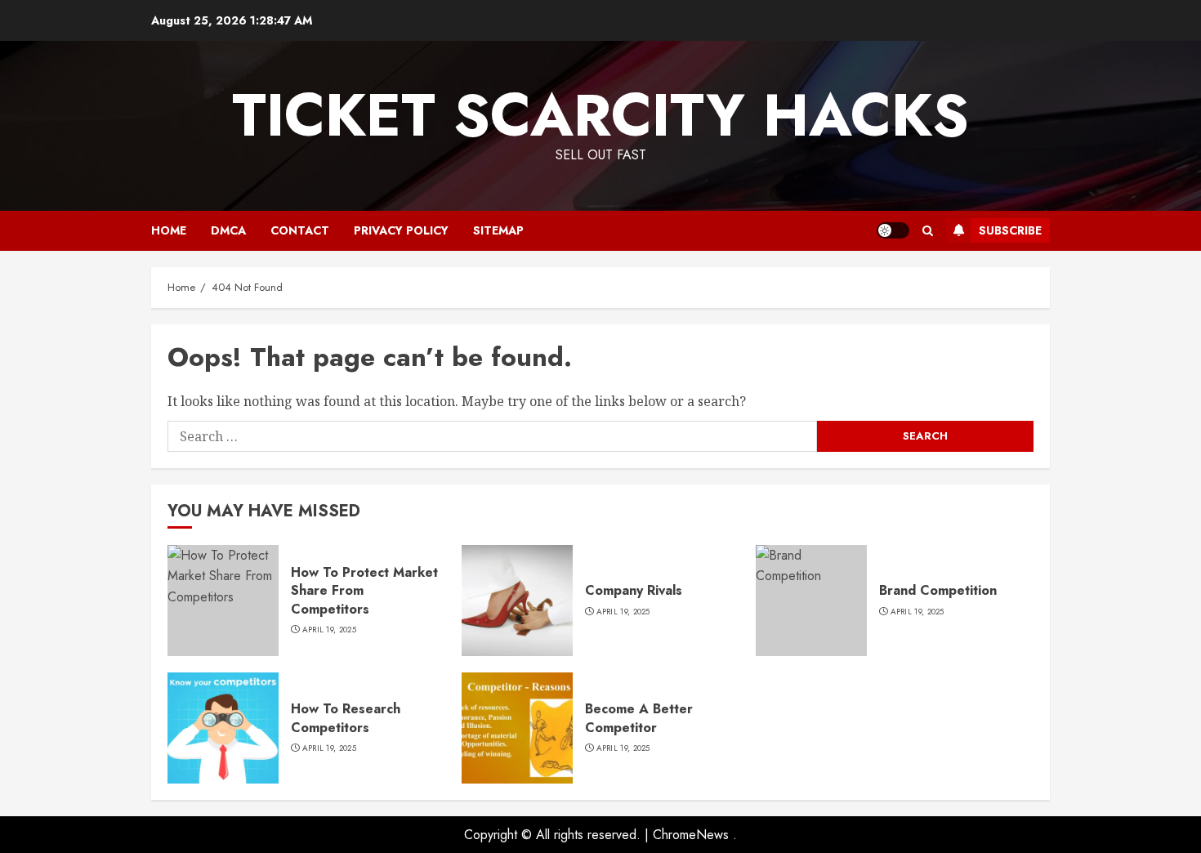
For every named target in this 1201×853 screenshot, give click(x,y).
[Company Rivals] (517, 600)
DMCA (228, 230)
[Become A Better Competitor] (517, 728)
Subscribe (1010, 230)
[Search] (927, 231)
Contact (299, 230)
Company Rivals (633, 590)
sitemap (498, 230)
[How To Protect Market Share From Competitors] (223, 600)
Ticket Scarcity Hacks (600, 115)
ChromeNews (691, 834)
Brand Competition (938, 590)
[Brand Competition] (811, 600)
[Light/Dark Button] (893, 230)
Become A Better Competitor (639, 717)
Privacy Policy (401, 230)
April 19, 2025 (329, 630)
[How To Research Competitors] (223, 728)
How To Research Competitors (345, 717)
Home (168, 230)
